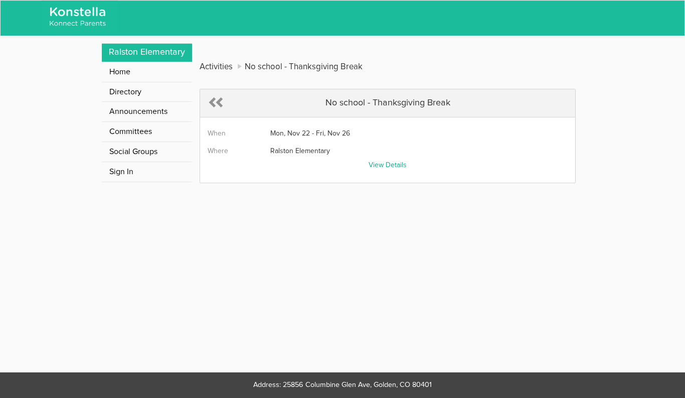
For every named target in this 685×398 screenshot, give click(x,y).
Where (218, 151)
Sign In (121, 172)
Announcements (138, 111)
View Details (388, 165)
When (217, 133)
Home (119, 72)
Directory (125, 92)
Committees (130, 131)
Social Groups (133, 152)
